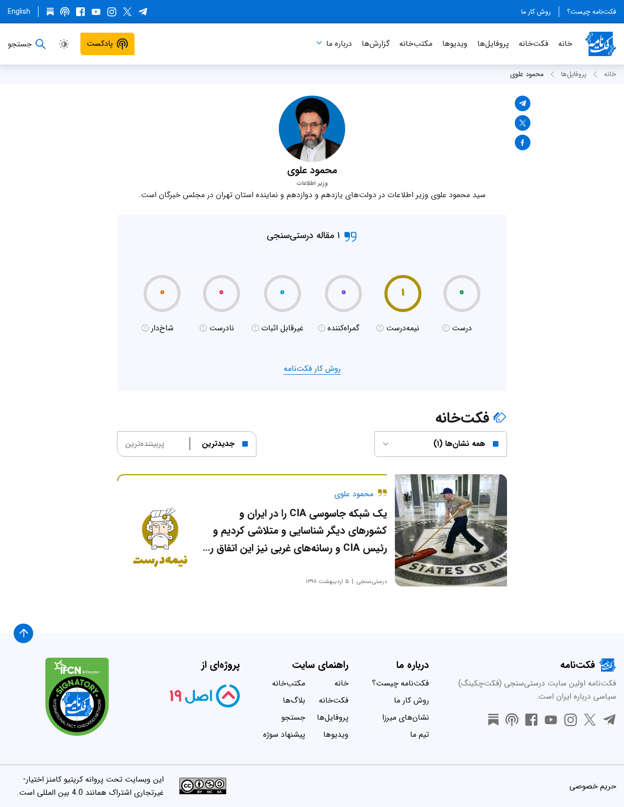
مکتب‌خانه (415, 44)
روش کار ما (536, 11)
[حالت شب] (64, 44)
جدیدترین (218, 444)
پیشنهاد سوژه (284, 734)
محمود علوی (527, 74)
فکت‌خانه (533, 44)
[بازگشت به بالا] (23, 633)
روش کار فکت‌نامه (312, 369)
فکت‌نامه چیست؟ (591, 11)
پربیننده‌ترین (144, 444)
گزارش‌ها (376, 44)
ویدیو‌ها (455, 44)
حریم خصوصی (592, 786)
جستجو (293, 717)
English (19, 11)
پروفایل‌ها (493, 44)
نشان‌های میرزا (405, 717)
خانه (565, 44)
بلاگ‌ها (294, 700)
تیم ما (419, 734)
